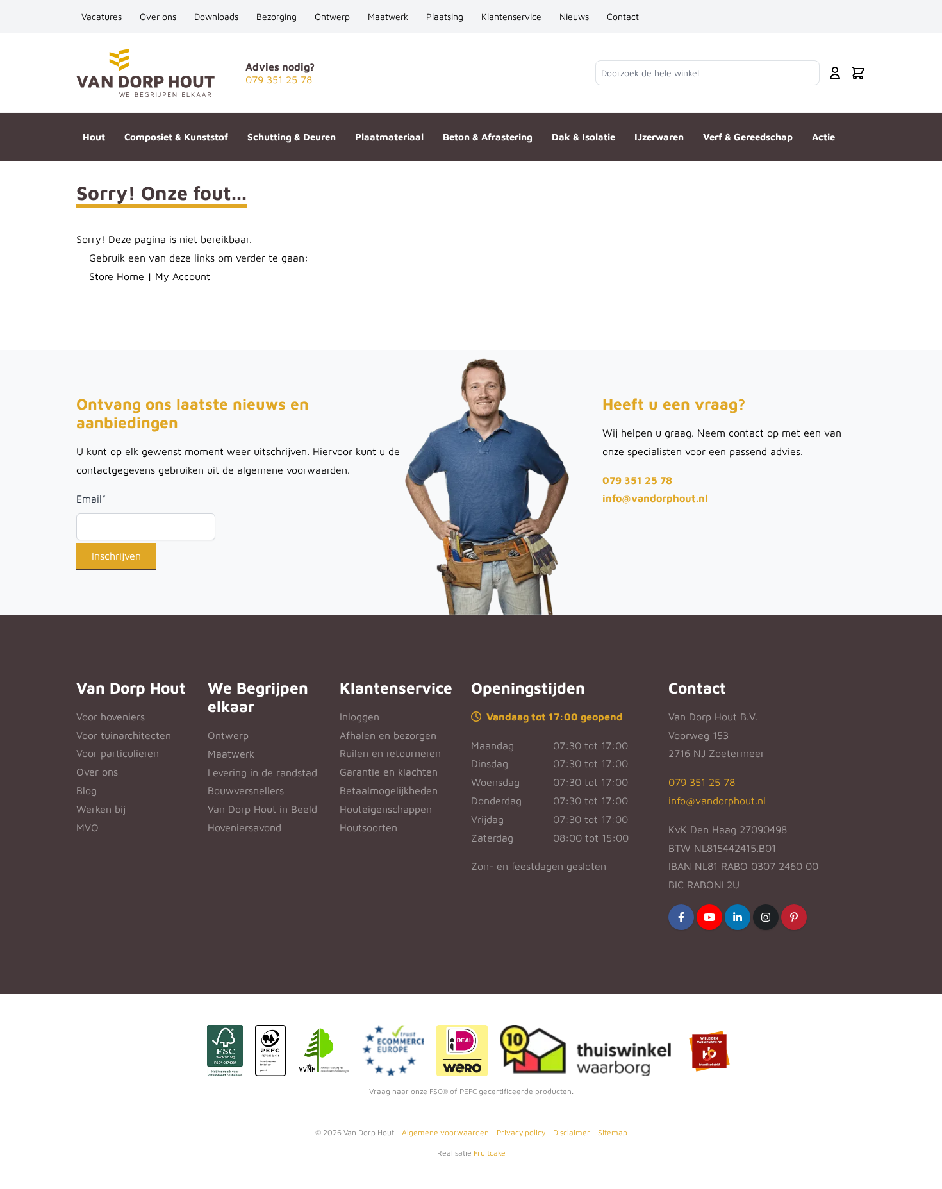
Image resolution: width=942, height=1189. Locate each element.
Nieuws (574, 16)
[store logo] (145, 73)
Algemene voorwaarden (445, 1132)
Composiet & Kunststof (176, 136)
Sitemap (612, 1132)
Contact (623, 16)
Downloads (216, 16)
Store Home (116, 276)
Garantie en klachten (389, 771)
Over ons (158, 16)
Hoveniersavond (244, 827)
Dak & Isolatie (583, 136)
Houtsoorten (368, 827)
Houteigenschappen (386, 809)
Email (91, 498)
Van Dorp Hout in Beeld (262, 809)
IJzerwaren (659, 136)
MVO (87, 827)
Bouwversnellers (246, 790)
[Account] (835, 73)
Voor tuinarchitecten (123, 735)
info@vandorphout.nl (654, 498)
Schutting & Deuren (291, 136)
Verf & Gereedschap (748, 136)
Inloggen (359, 716)
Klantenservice (511, 16)
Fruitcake (490, 1153)
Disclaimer (571, 1132)
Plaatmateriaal (389, 136)
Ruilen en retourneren (390, 753)
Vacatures (101, 16)
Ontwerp (332, 16)
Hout (94, 136)
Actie (823, 136)
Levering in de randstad (262, 772)
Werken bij (101, 809)
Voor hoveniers (110, 716)
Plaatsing (444, 16)
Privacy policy (521, 1132)
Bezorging (276, 16)
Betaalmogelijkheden (389, 790)
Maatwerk (388, 16)
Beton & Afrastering (488, 136)
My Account (182, 276)
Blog (86, 790)
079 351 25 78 (637, 480)
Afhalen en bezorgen (388, 735)
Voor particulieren (117, 753)
